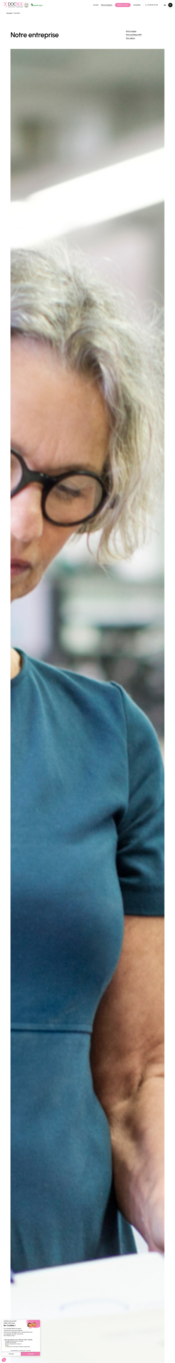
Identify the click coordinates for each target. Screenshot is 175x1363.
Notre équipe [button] (131, 31)
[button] (170, 5)
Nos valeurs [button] (130, 38)
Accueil (9, 13)
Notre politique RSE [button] (134, 35)
